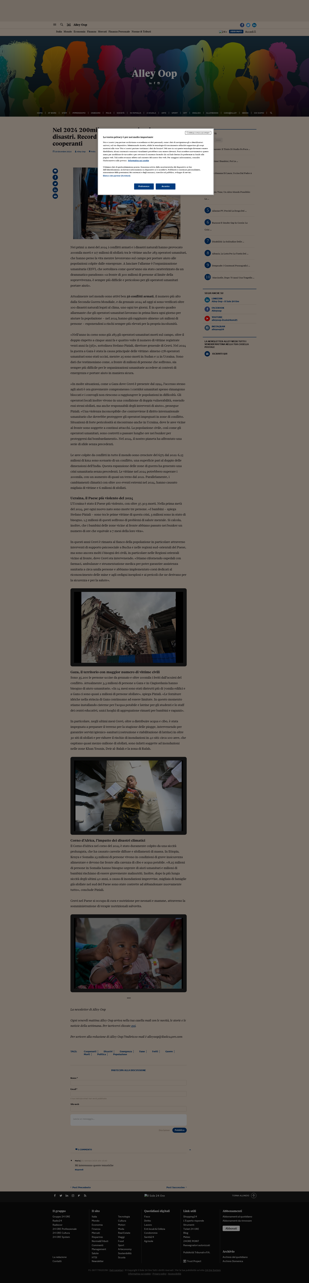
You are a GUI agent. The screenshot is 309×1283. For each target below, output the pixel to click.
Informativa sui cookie (138, 160)
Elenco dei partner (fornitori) (116, 176)
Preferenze (143, 186)
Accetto (166, 186)
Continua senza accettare (198, 133)
